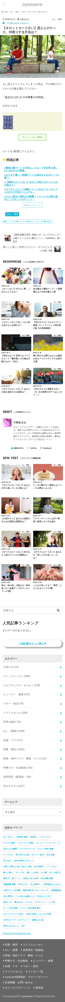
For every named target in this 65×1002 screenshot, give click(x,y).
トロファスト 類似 (25, 843)
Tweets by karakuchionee (17, 933)
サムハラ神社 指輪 (45, 849)
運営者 (39, 987)
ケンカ (21, 221)
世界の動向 (12, 721)
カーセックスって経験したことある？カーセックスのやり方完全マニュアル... (31, 190)
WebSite (19, 448)
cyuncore (32, 4)
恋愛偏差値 (56, 890)
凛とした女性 (32, 872)
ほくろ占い (8, 837)
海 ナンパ (16, 878)
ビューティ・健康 (16, 694)
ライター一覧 (35, 971)
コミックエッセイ (16, 676)
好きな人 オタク (44, 896)
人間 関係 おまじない (52, 884)
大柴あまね (19, 422)
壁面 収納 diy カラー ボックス (35, 890)
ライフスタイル (15, 712)
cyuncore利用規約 (15, 976)
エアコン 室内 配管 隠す (30, 908)
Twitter (33, 448)
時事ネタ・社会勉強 (17, 767)
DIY (23, 926)
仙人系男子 (39, 866)
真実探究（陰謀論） (17, 776)
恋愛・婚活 (13, 749)
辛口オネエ (13, 785)
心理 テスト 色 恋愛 (12, 890)
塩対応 (33, 837)
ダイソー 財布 (38, 855)
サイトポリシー (39, 976)
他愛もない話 (37, 920)
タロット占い (35, 221)
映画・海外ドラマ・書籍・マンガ (24, 758)
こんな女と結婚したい (25, 896)
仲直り (49, 221)
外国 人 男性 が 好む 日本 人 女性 (18, 866)
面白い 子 (8, 902)
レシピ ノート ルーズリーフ (48, 843)
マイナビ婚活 (9, 843)
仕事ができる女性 (30, 878)
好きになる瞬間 (10, 849)
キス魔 (44, 872)
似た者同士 (8, 896)
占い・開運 (13, 214)
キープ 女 (20, 872)
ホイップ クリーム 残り (14, 914)
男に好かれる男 (22, 855)
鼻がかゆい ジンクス (23, 902)
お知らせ (10, 666)
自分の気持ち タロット (23, 861)
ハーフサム (8, 855)
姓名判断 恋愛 (47, 878)
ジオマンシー (40, 902)
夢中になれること (11, 926)
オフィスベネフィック (17, 987)
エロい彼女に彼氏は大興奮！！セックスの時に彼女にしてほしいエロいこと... (31, 198)
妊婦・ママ (12, 740)
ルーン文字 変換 (10, 908)
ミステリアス (44, 837)
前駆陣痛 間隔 (9, 884)
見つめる (7, 861)
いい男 (52, 902)
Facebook (47, 448)
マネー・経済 (13, 703)
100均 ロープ (9, 920)
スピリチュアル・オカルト (21, 685)
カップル (10, 221)
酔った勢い (8, 872)
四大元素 (50, 855)
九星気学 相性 (22, 837)
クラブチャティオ (27, 849)
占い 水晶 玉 (55, 872)
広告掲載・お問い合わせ (19, 982)
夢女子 (6, 878)
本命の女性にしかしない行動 (38, 914)
